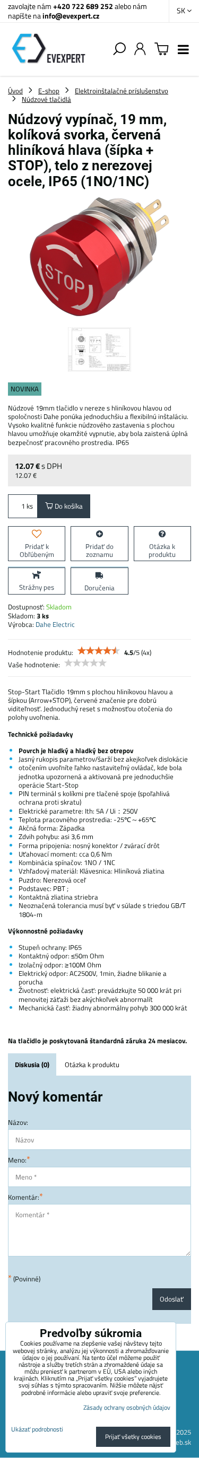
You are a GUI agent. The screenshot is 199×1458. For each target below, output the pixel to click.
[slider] (98, 651)
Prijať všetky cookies (133, 1436)
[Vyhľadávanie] (119, 49)
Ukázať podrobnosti (37, 1429)
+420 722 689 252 (83, 6)
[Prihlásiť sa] (140, 49)
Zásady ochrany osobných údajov (126, 1407)
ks (29, 506)
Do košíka (68, 506)
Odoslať (172, 1299)
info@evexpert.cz (70, 15)
